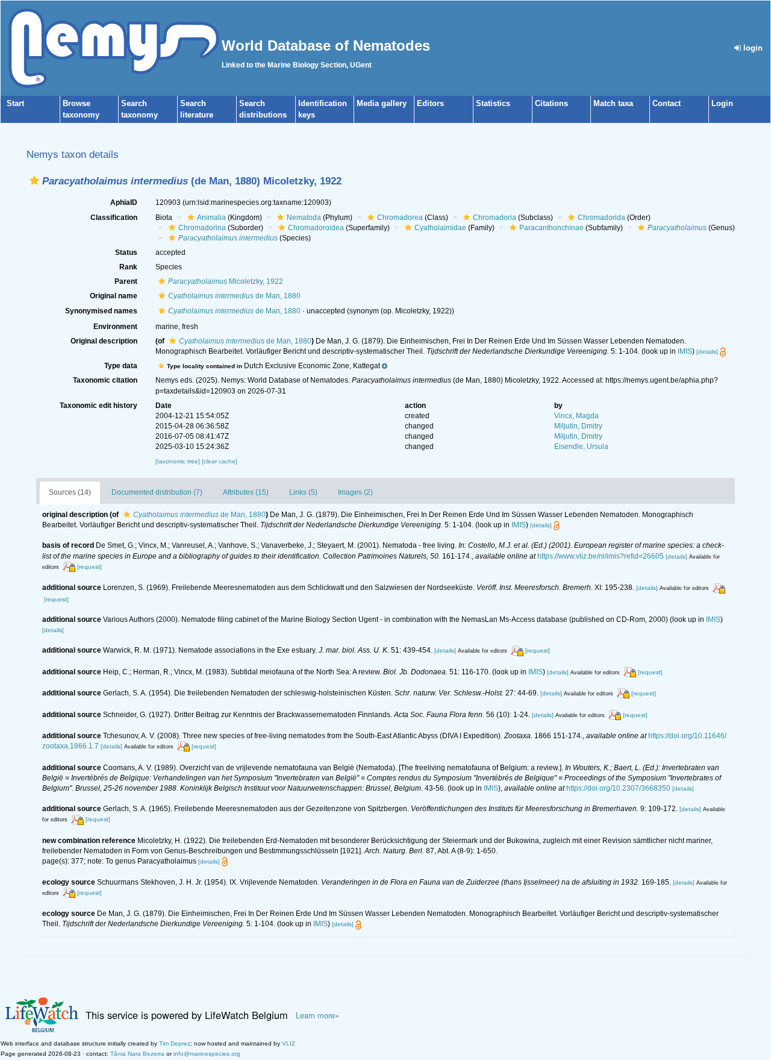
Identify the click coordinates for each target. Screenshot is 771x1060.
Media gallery (382, 103)
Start (15, 103)
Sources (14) (70, 492)
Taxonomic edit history (98, 405)
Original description (103, 341)
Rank (128, 267)
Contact (666, 103)
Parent (125, 281)
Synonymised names (101, 311)
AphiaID (123, 202)
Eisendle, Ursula (581, 446)
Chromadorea (400, 217)
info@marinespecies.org (206, 1053)
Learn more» (317, 1015)
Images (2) (355, 492)
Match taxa (613, 103)
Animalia (211, 217)
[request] (89, 566)
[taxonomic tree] (178, 461)
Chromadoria (494, 217)
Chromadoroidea (316, 228)
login (752, 47)
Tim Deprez (174, 1043)
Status (126, 252)
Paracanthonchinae (551, 228)
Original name (113, 296)
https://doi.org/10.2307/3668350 (618, 788)
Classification (113, 217)
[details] (707, 351)
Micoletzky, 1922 (225, 281)
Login (722, 103)
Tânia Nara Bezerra (137, 1053)
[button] (34, 180)
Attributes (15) (246, 492)
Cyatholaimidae (440, 228)
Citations (551, 103)
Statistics (493, 103)
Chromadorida (601, 217)
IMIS (685, 351)
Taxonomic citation (105, 380)
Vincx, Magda (576, 416)
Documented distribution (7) (156, 492)
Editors (430, 103)
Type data (120, 366)
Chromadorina (202, 228)
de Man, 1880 (234, 296)
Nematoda (304, 217)
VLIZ (288, 1043)
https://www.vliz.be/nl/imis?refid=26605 (600, 556)
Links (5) (303, 492)
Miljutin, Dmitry (578, 426)
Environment (115, 326)
